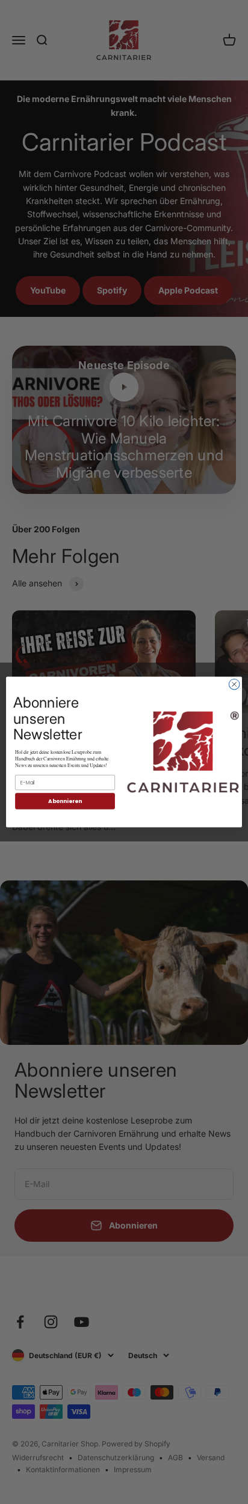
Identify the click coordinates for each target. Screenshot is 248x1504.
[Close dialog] (234, 684)
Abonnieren (65, 801)
